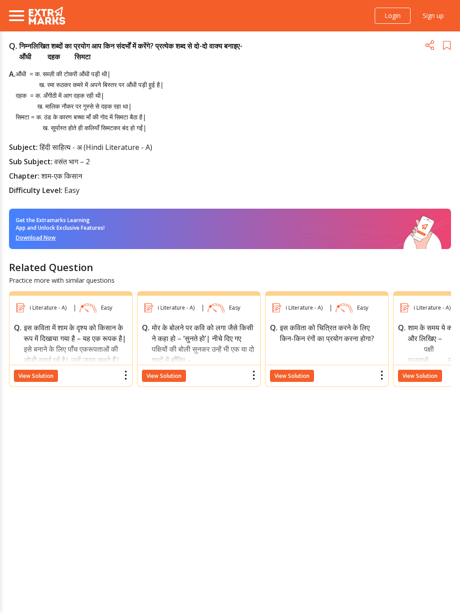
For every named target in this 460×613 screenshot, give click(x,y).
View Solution (35, 376)
